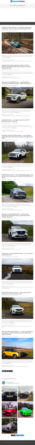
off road (13, 366)
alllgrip (9, 366)
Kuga (14, 326)
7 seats (12, 170)
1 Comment (14, 179)
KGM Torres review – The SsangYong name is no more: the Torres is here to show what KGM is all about (17, 176)
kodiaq (12, 326)
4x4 (7, 115)
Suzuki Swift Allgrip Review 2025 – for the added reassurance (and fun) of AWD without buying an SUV (16, 66)
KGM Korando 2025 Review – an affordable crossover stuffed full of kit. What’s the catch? (16, 82)
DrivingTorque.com (12, 442)
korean (24, 115)
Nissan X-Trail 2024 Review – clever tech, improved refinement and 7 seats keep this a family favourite (16, 215)
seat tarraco (26, 326)
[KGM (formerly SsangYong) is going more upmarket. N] (9, 426)
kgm (14, 115)
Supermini (14, 76)
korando (21, 115)
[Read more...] (8, 57)
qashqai (16, 326)
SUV (13, 114)
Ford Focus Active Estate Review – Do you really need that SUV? (17, 254)
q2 (16, 131)
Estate (8, 286)
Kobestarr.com (26, 442)
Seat (23, 326)
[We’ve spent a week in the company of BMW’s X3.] (9, 393)
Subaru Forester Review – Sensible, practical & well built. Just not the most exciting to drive (16, 28)
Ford (25, 287)
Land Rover (22, 170)
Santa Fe (25, 170)
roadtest (21, 131)
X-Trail (20, 249)
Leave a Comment (15, 30)
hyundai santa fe (18, 170)
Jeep (13, 115)
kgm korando (18, 115)
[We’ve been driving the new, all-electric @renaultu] (25, 410)
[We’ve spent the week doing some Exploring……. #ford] (25, 393)
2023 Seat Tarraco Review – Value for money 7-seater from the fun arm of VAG (17, 293)
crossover (14, 287)
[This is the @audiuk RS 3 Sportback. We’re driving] (9, 410)
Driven (6, 76)
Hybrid (11, 115)
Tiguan (3, 327)
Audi (9, 131)
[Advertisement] (17, 15)
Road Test (10, 76)
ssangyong (26, 115)
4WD (6, 115)
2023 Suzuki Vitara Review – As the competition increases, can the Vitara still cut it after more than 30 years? (17, 333)
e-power (12, 249)
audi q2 (11, 131)
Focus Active (22, 287)
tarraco (30, 326)
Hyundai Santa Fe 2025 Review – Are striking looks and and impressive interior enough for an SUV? (17, 136)
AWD (10, 326)
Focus (19, 287)
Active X (11, 287)
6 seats (9, 170)
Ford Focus (27, 287)
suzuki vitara (25, 366)
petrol (15, 131)
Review (8, 76)
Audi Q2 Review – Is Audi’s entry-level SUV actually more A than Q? (15, 120)
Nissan (17, 249)
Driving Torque (17, 1)
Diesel (9, 115)
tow (29, 170)
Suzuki (22, 366)
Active (9, 287)
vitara (28, 366)
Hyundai (14, 170)
